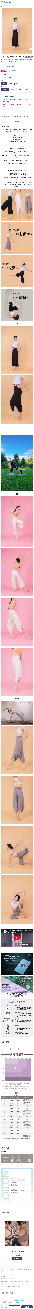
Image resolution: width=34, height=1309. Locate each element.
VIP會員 (9, 1269)
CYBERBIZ (16, 1302)
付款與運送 (20, 1269)
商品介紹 (6, 121)
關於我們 (3, 1269)
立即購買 (27, 1307)
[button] (32, 1240)
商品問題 (14, 1269)
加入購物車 (15, 1307)
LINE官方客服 (27, 1269)
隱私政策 (3, 1272)
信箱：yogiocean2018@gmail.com (10, 1284)
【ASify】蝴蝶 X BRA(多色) (17, 1251)
